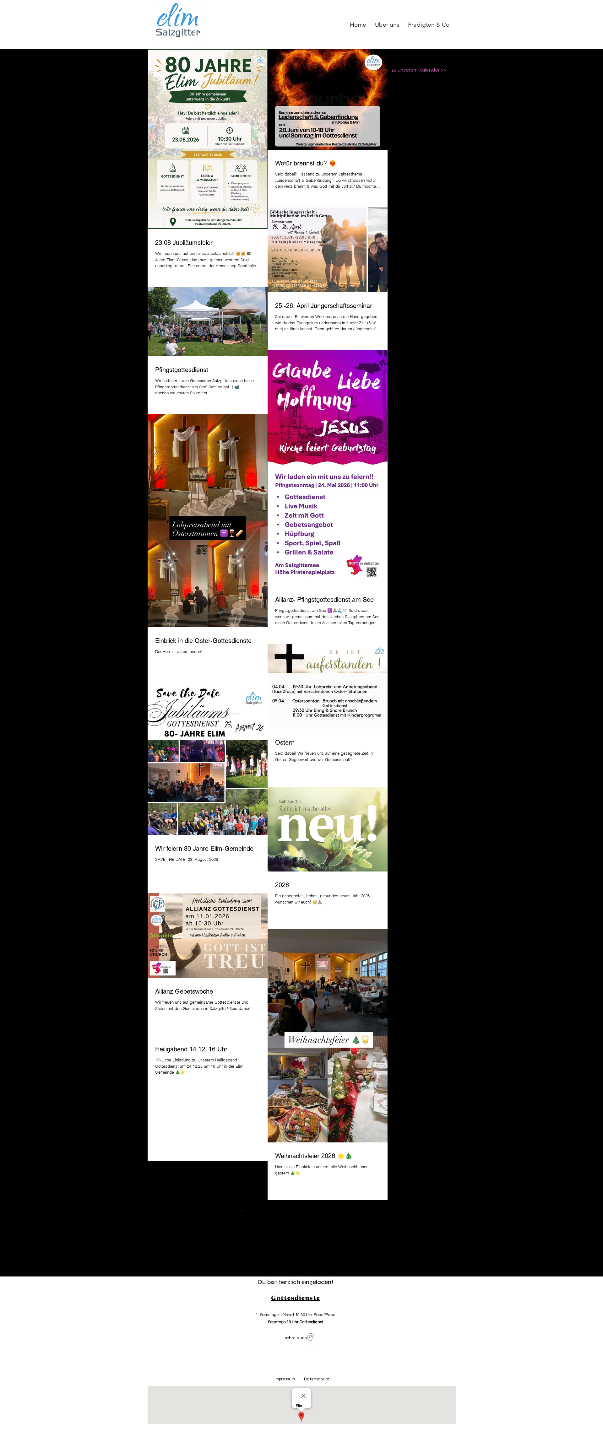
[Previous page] (228, 1211)
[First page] (214, 1211)
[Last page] (320, 1211)
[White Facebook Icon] (314, 1348)
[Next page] (307, 1211)
